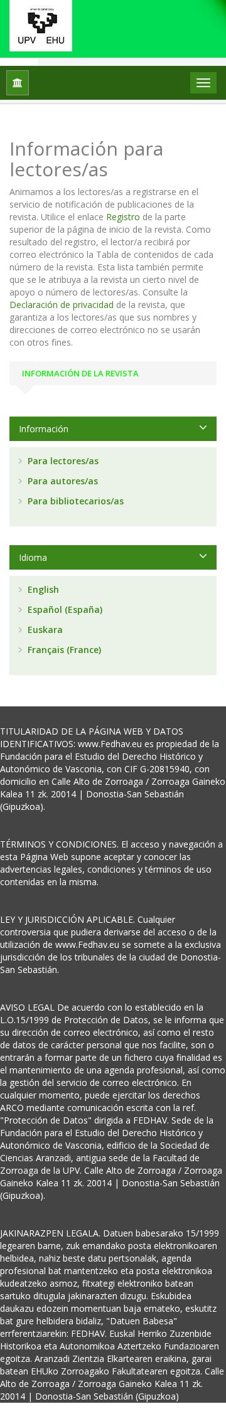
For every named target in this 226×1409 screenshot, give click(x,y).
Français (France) (63, 650)
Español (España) (63, 609)
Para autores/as (61, 481)
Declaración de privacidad (61, 305)
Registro (123, 217)
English (42, 589)
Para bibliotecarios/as (74, 501)
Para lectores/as (62, 461)
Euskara (44, 629)
